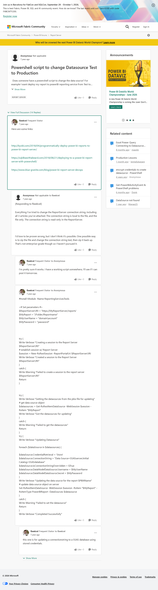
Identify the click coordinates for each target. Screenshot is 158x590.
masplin (135, 149)
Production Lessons (126, 157)
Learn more (109, 42)
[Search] (127, 27)
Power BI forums (40, 35)
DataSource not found (127, 200)
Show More (20, 89)
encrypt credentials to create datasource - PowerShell (131, 171)
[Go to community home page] (26, 26)
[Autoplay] (123, 120)
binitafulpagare (138, 161)
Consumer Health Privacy (42, 583)
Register (136, 26)
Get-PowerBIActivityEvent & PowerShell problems (131, 186)
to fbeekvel (54, 195)
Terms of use (136, 576)
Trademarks (150, 576)
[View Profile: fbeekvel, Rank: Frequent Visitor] (14, 122)
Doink (134, 192)
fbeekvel (23, 120)
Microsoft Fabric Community (18, 35)
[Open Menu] (148, 35)
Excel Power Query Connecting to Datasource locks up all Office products (130, 144)
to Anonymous (58, 260)
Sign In (146, 26)
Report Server (55, 35)
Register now (10, 16)
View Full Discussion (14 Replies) (25, 112)
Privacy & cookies (118, 576)
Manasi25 (133, 204)
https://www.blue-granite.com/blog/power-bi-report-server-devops (47, 169)
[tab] (127, 120)
